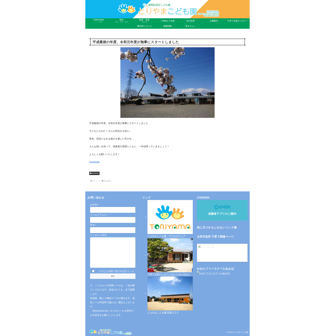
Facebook (94, 162)
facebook (95, 173)
